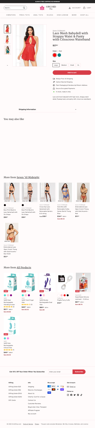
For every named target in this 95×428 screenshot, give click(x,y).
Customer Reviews (34, 403)
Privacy (37, 424)
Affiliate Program (34, 410)
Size (54, 61)
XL (78, 65)
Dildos (50, 15)
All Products (24, 267)
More (74, 15)
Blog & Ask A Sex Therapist (37, 407)
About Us (31, 393)
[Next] (7, 64)
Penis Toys (24, 15)
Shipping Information (27, 109)
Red (55, 55)
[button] (8, 307)
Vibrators (11, 15)
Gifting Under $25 (15, 387)
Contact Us (32, 400)
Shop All (84, 15)
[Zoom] (29, 45)
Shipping (31, 387)
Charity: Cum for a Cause (36, 397)
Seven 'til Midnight (59, 30)
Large (56, 65)
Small (72, 65)
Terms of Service (28, 424)
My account (32, 414)
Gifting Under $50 (15, 390)
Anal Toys (38, 15)
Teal (59, 55)
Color (57, 51)
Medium (64, 65)
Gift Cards (12, 400)
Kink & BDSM (62, 15)
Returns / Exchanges (35, 390)
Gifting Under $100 (15, 393)
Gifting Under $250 (15, 397)
